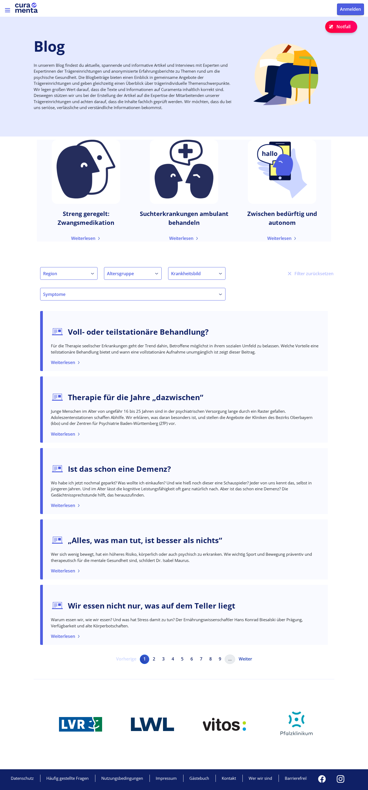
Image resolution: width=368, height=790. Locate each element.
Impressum (166, 778)
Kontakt (229, 778)
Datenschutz (22, 778)
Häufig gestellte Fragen (67, 778)
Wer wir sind (260, 778)
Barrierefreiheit (299, 778)
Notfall (343, 27)
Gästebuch (199, 778)
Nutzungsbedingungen (122, 778)
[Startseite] (29, 7)
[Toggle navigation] (7, 10)
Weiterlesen (83, 238)
